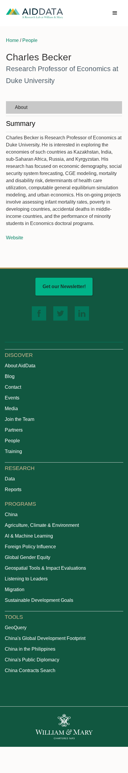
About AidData (20, 365)
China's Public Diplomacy (32, 659)
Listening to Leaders (26, 578)
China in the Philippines (30, 649)
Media (11, 408)
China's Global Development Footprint (45, 638)
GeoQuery (15, 627)
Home (12, 40)
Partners (14, 429)
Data (10, 478)
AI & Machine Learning (29, 535)
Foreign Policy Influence (30, 546)
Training (13, 451)
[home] (34, 13)
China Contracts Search (30, 670)
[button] (115, 13)
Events (12, 397)
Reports (13, 489)
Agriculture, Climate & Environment (42, 525)
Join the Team (19, 419)
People (30, 40)
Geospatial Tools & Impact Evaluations (45, 568)
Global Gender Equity (27, 557)
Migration (14, 589)
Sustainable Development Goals (39, 600)
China (11, 514)
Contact (13, 387)
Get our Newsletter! (64, 286)
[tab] (64, 107)
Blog (10, 376)
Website (14, 237)
